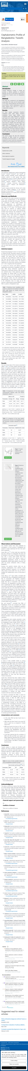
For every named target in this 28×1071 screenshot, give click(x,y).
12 (5, 182)
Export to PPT (8, 457)
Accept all (14, 1067)
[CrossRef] (8, 818)
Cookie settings (14, 1060)
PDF (23, 19)
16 (16, 425)
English (4, 25)
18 (7, 590)
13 (9, 184)
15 (14, 190)
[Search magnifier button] (26, 8)
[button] (25, 4)
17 (10, 575)
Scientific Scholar (9, 1044)
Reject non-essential (14, 1064)
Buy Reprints (10, 19)
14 (24, 184)
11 (15, 181)
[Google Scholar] (13, 818)
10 (11, 179)
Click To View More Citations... (11, 970)
